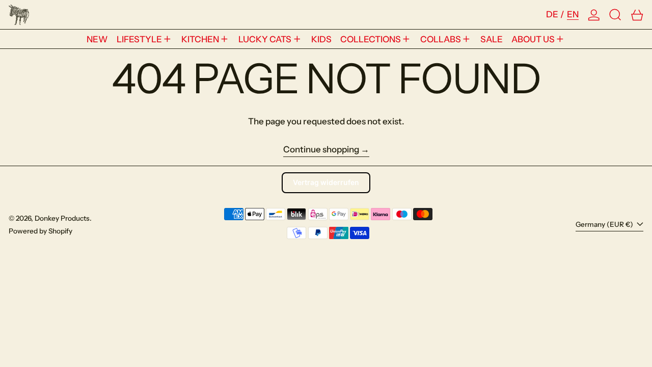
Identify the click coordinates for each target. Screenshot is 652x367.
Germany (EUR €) (605, 224)
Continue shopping (321, 149)
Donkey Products (62, 218)
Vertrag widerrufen (326, 182)
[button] (615, 14)
